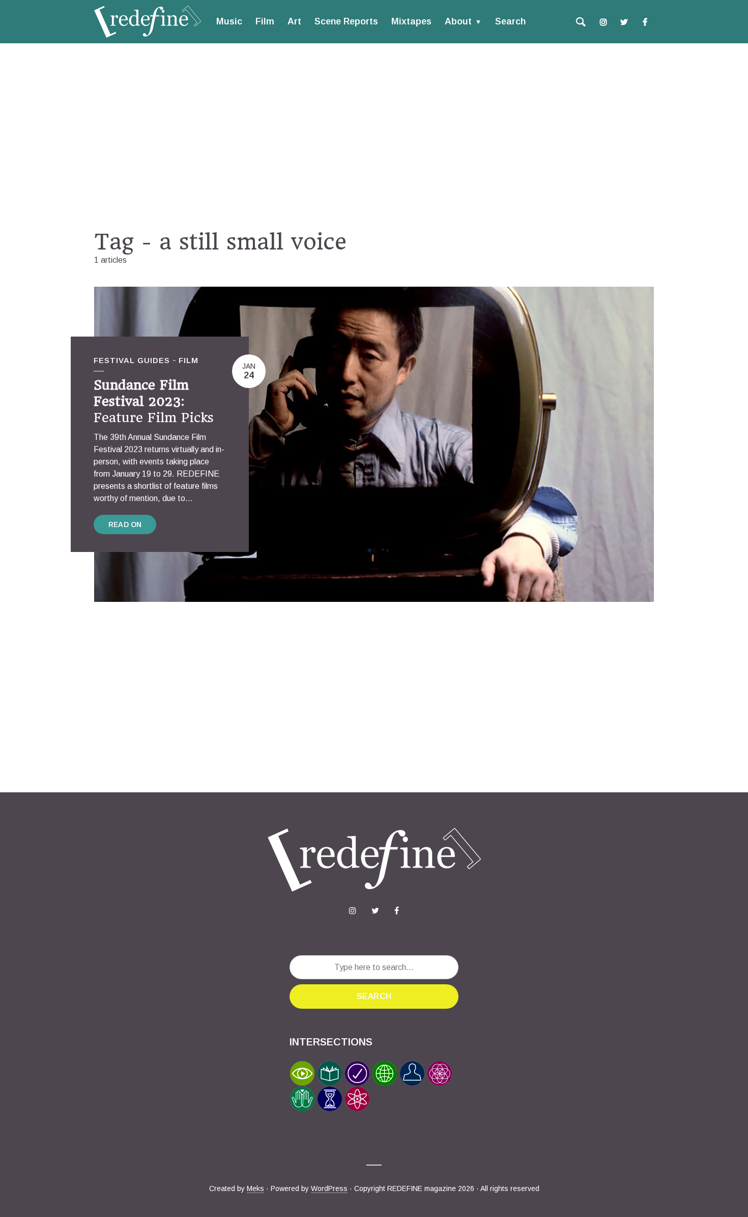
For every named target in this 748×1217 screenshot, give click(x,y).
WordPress (329, 1188)
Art (294, 21)
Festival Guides (132, 360)
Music (229, 21)
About (458, 21)
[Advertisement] (374, 136)
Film (264, 21)
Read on (124, 524)
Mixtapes (411, 21)
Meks (255, 1188)
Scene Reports (346, 21)
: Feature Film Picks (154, 401)
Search (510, 21)
